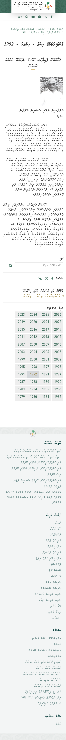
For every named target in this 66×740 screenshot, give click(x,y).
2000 (33, 359)
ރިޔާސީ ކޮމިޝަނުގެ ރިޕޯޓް (48, 559)
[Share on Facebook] (52, 278)
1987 (21, 382)
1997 (45, 367)
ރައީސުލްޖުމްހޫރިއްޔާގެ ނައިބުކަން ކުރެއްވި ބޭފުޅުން (36, 469)
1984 (33, 389)
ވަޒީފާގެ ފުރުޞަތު (52, 487)
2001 (45, 359)
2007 (21, 344)
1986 (57, 389)
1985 (45, 389)
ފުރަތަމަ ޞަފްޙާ (56, 29)
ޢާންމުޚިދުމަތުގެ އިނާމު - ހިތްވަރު (44, 32)
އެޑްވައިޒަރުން (54, 656)
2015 (21, 330)
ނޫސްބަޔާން (55, 529)
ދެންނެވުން (56, 535)
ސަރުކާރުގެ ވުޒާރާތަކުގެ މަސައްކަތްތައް (42, 674)
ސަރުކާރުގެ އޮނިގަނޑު (50, 680)
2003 (21, 352)
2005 (45, 352)
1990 (57, 382)
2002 (57, 359)
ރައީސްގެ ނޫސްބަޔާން (50, 588)
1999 (21, 359)
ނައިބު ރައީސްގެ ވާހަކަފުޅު (48, 594)
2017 (45, 330)
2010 (57, 344)
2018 (57, 330)
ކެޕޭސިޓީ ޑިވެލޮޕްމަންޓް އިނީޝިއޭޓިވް (43, 692)
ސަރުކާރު (42, 29)
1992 (23, 32)
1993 (45, 374)
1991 (21, 374)
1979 (21, 397)
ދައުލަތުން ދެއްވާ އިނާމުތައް (22, 29)
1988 (33, 382)
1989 (45, 382)
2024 (33, 315)
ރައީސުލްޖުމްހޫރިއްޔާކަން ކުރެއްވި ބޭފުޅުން (40, 463)
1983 (21, 389)
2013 (45, 337)
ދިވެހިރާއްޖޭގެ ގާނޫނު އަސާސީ (46, 638)
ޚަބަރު (58, 523)
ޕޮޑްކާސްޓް (56, 565)
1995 (21, 367)
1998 (57, 367)
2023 (21, 315)
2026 (57, 315)
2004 (33, 352)
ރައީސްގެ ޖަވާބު (53, 541)
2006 (57, 352)
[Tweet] (46, 278)
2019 (21, 322)
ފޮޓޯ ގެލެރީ (55, 606)
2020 (33, 322)
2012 (33, 337)
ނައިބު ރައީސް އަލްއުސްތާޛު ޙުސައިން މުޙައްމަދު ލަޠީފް (34, 457)
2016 (33, 330)
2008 (33, 344)
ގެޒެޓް (58, 724)
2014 (57, 337)
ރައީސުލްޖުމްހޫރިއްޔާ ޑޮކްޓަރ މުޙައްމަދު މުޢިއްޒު (37, 451)
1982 (57, 397)
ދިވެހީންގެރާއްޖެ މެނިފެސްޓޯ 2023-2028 (41, 698)
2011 (21, 337)
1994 (57, 374)
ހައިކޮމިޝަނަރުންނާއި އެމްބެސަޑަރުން (43, 662)
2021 (45, 322)
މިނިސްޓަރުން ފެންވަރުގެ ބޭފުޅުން (44, 650)
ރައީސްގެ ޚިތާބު (53, 582)
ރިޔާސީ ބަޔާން (54, 547)
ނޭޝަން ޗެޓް (55, 570)
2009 (45, 344)
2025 (45, 315)
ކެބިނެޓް (57, 644)
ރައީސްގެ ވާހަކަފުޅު (51, 553)
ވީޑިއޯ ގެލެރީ (54, 612)
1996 (33, 367)
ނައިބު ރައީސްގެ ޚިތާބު (49, 600)
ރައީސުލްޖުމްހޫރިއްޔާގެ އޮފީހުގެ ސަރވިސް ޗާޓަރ (37, 481)
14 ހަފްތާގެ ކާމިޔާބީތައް (49, 704)
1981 (45, 397)
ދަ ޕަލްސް (56, 576)
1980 (33, 397)
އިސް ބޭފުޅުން (54, 475)
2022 (57, 322)
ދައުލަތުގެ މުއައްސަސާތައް (48, 668)
